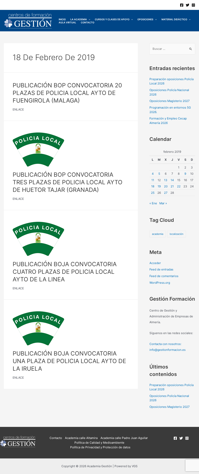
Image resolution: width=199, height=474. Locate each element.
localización (176, 233)
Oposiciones (145, 19)
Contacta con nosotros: (165, 344)
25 (152, 193)
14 (172, 180)
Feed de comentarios (163, 276)
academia (157, 233)
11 (152, 180)
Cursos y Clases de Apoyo (112, 19)
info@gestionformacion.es (167, 350)
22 (179, 186)
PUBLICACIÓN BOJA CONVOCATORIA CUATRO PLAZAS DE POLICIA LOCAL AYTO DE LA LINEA (65, 272)
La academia (78, 19)
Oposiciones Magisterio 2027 (169, 101)
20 (166, 186)
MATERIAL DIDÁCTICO (174, 19)
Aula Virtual (67, 22)
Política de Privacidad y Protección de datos (100, 447)
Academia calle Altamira (81, 438)
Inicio (62, 19)
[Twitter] (187, 5)
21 (172, 186)
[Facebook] (181, 5)
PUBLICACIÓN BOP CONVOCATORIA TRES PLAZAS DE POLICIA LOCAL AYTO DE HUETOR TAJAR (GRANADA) (67, 182)
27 (166, 193)
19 (159, 186)
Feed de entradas (161, 269)
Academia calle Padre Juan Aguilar (124, 438)
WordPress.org (159, 282)
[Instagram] (193, 5)
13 (165, 180)
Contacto (87, 22)
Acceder (155, 263)
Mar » (163, 203)
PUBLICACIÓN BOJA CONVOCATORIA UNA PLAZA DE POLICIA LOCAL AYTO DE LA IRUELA (69, 361)
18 (152, 186)
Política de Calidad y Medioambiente (99, 442)
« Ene (153, 203)
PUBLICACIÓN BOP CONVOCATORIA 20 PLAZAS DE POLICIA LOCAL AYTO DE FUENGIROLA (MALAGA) (67, 93)
